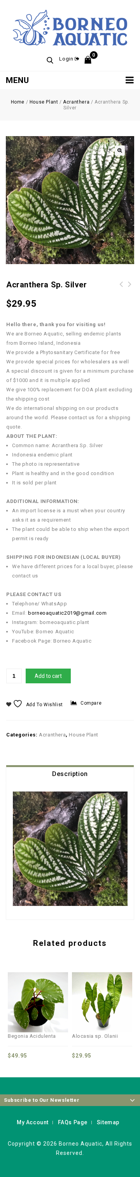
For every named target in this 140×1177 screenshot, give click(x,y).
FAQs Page (73, 1122)
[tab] (70, 774)
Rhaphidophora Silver (121, 289)
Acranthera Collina (130, 289)
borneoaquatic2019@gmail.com (67, 613)
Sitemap (108, 1122)
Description (70, 774)
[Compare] (26, 982)
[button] (120, 150)
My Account (33, 1122)
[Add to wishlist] (38, 982)
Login (67, 59)
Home (17, 102)
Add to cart (48, 676)
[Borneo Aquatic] (70, 26)
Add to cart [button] (50, 982)
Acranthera (76, 102)
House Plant (44, 102)
